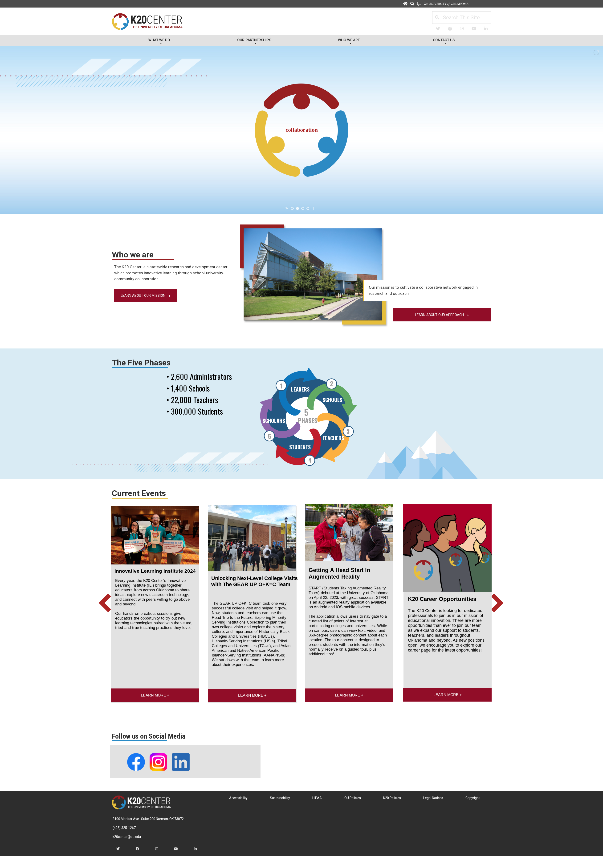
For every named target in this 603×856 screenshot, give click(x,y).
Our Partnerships (254, 40)
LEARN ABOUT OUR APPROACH (440, 315)
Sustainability (280, 798)
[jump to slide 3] (302, 208)
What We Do (159, 40)
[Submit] (437, 17)
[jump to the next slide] (498, 604)
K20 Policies (392, 798)
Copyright (472, 798)
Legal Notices (433, 798)
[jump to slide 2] (297, 208)
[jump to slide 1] (292, 208)
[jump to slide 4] (307, 208)
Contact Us (444, 40)
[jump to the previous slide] (105, 604)
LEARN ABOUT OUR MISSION (143, 295)
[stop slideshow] (313, 208)
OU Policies (352, 798)
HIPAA (317, 798)
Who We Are (349, 40)
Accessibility (238, 798)
